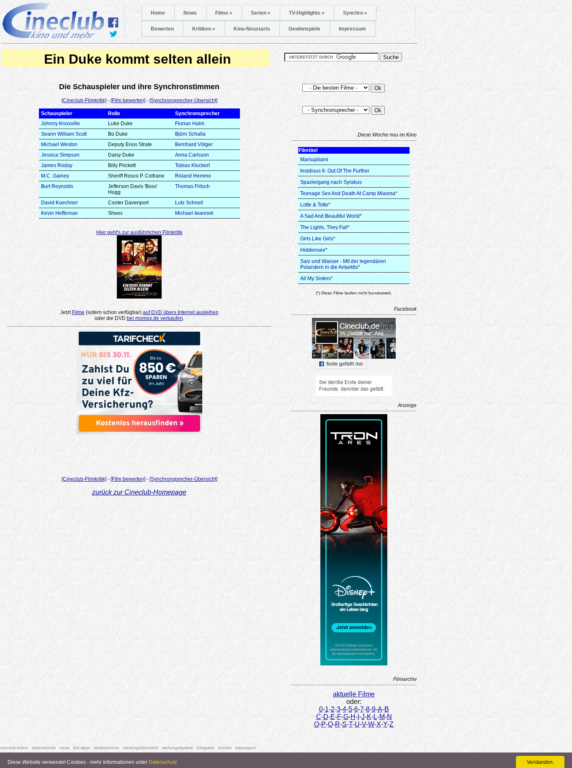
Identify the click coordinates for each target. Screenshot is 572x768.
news (64, 747)
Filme (78, 312)
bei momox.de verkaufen (155, 318)
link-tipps (81, 747)
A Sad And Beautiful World (330, 216)
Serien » (261, 13)
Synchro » (355, 13)
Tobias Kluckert (192, 165)
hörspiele (205, 747)
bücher (225, 747)
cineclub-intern (14, 747)
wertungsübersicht (140, 747)
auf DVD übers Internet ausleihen (181, 312)
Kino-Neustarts (252, 29)
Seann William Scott (64, 134)
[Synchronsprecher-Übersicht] (183, 100)
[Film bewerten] (128, 100)
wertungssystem (177, 747)
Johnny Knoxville (60, 123)
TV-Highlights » (307, 13)
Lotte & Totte (314, 205)
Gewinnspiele (304, 29)
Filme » (223, 13)
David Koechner (59, 203)
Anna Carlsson (192, 155)
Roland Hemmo (193, 176)
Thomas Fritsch (192, 186)
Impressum (352, 29)
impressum (245, 747)
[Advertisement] (139, 452)
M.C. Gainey (55, 176)
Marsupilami (314, 159)
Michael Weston (59, 144)
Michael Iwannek (194, 213)
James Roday (56, 165)
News (190, 13)
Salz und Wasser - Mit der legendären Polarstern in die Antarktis (343, 264)
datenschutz (44, 747)
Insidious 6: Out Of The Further (334, 171)
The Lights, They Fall (324, 227)
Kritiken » (203, 29)
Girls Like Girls (316, 239)
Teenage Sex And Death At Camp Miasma (347, 193)
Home (158, 13)
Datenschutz (163, 762)
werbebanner (106, 747)
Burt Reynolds (57, 186)
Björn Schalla (190, 134)
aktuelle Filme (354, 694)
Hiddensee (312, 250)
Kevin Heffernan (59, 213)
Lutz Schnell (189, 203)
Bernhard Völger (194, 144)
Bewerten (162, 29)
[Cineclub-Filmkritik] (84, 100)
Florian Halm (189, 123)
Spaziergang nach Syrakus (331, 182)
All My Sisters (315, 278)
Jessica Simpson (60, 155)
